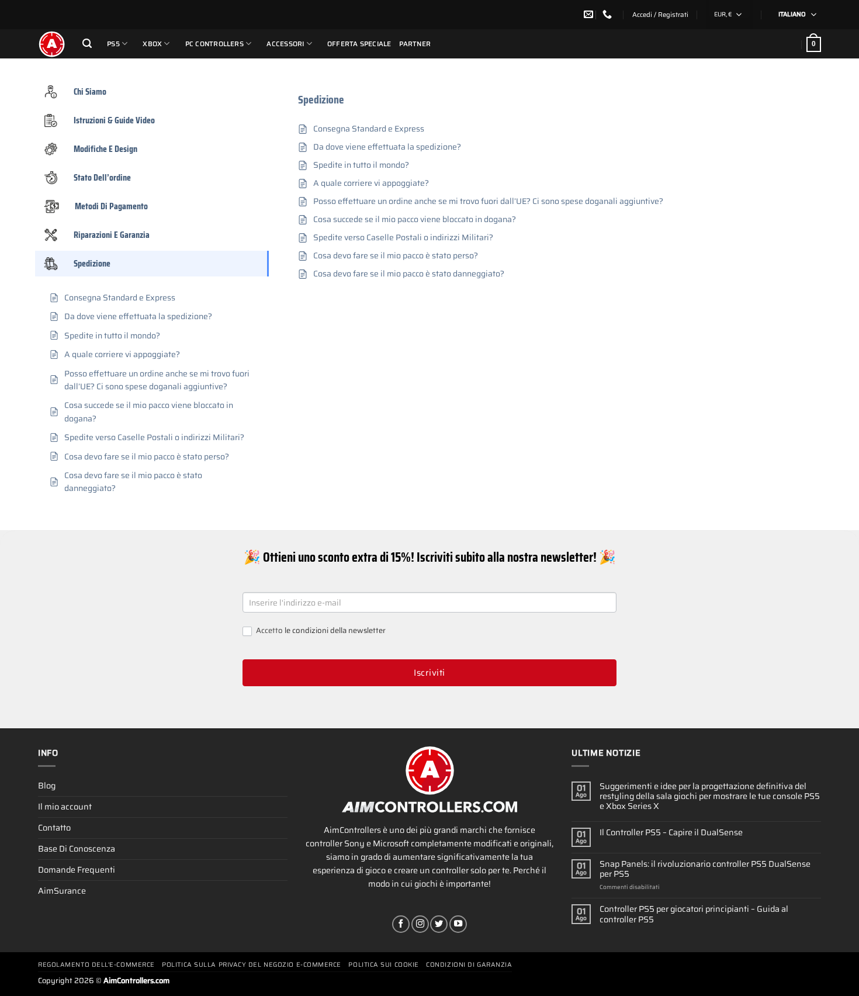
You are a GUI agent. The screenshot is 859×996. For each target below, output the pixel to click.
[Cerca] (87, 43)
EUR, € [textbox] (723, 14)
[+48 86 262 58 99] (608, 14)
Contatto (54, 827)
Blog (47, 785)
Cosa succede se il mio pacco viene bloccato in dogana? (414, 219)
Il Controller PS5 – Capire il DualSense (671, 833)
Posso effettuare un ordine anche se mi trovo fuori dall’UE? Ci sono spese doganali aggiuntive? (488, 201)
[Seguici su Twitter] (439, 924)
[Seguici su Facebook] (401, 924)
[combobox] (729, 14)
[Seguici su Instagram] (420, 924)
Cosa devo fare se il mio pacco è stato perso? (395, 256)
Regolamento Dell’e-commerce (96, 965)
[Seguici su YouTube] (458, 924)
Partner (415, 44)
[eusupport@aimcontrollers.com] (590, 14)
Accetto (320, 631)
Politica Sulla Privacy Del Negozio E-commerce (251, 965)
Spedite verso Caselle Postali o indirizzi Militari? (403, 237)
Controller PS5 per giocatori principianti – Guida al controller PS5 (694, 914)
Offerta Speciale (359, 44)
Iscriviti (429, 673)
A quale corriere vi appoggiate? (371, 183)
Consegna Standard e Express (368, 129)
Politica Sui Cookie (383, 965)
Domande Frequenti (76, 869)
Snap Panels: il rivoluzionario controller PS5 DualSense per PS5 (705, 869)
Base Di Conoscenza (76, 848)
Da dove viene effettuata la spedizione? (387, 147)
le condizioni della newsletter (335, 630)
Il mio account (65, 806)
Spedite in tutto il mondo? (361, 165)
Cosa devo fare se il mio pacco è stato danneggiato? (408, 274)
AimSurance (62, 890)
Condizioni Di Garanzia (469, 965)
